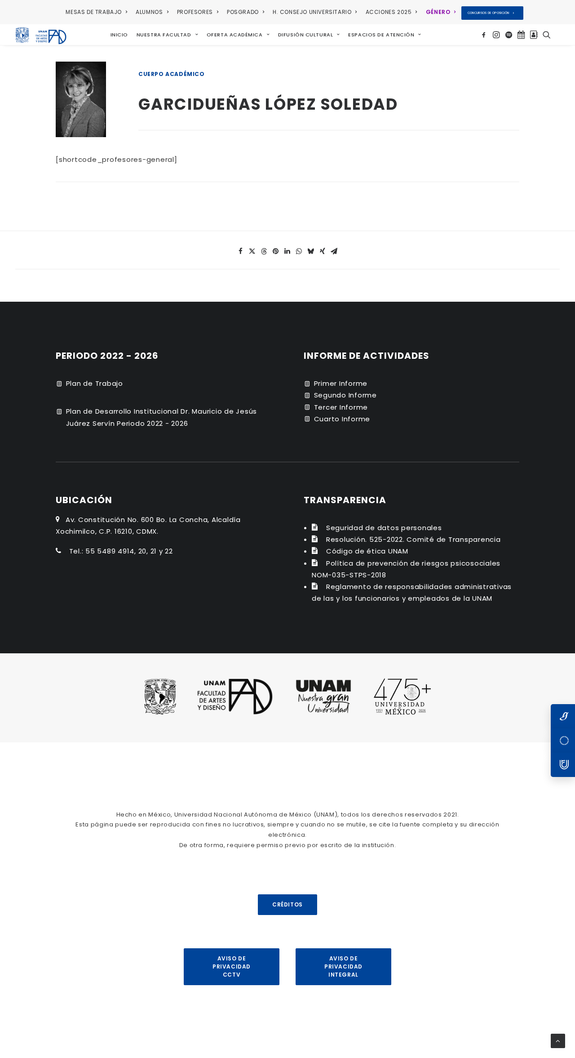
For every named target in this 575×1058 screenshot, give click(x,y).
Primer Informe (341, 383)
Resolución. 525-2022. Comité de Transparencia (413, 539)
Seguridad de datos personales (384, 527)
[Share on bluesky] (310, 251)
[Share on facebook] (240, 251)
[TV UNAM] (563, 740)
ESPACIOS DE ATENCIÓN (381, 34)
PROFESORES (195, 12)
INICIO (119, 34)
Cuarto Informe (342, 419)
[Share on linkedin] (287, 251)
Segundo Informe (345, 395)
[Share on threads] (264, 251)
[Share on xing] (322, 251)
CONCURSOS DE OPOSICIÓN (488, 13)
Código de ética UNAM (367, 551)
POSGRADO (243, 12)
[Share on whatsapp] (299, 251)
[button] (485, 34)
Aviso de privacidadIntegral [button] (343, 966)
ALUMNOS (149, 12)
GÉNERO (438, 12)
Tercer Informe (341, 407)
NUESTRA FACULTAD (164, 34)
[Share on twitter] (252, 251)
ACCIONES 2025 (389, 12)
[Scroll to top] (558, 1040)
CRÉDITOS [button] (287, 904)
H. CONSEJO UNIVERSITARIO (312, 12)
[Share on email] (334, 251)
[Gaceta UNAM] (563, 716)
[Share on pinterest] (275, 251)
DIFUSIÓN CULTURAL (305, 34)
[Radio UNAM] (563, 765)
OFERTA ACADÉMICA (235, 34)
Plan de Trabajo (94, 383)
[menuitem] (98, 12)
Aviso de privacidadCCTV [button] (231, 966)
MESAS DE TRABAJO (94, 12)
